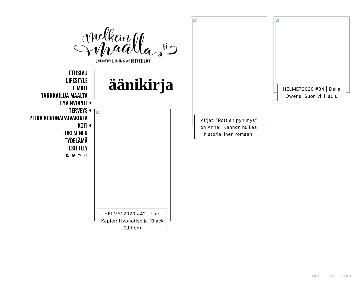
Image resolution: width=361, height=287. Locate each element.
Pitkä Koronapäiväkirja (58, 118)
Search (86, 155)
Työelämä (76, 140)
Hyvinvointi (73, 103)
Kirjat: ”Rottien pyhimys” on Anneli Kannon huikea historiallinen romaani (228, 127)
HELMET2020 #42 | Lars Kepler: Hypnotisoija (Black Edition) (132, 221)
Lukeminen (75, 133)
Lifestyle (77, 80)
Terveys (78, 110)
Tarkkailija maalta (64, 95)
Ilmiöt (80, 88)
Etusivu (78, 73)
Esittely (78, 148)
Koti (83, 125)
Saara (135, 230)
